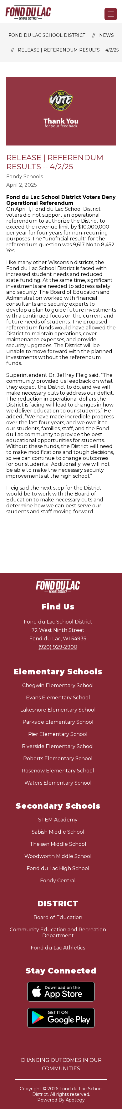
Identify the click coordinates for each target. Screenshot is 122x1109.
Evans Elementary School (58, 698)
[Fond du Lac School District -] (30, 14)
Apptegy (75, 1100)
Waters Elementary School (58, 783)
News (106, 35)
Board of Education (57, 917)
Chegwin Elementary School (58, 685)
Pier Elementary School (58, 734)
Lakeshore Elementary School (58, 710)
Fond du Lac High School (58, 868)
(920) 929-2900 (57, 647)
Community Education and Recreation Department (58, 933)
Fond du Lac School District (46, 35)
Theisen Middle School (58, 844)
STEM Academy (58, 820)
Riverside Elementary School (58, 746)
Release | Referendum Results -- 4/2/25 (68, 50)
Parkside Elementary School (58, 722)
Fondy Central (58, 881)
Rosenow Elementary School (58, 771)
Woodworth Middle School (58, 856)
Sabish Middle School (58, 832)
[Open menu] (110, 14)
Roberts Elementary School (58, 759)
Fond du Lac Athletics (58, 948)
